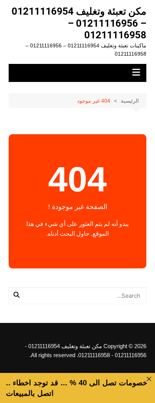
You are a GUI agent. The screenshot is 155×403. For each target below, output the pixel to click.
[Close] (149, 379)
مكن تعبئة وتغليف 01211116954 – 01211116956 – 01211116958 (79, 23)
